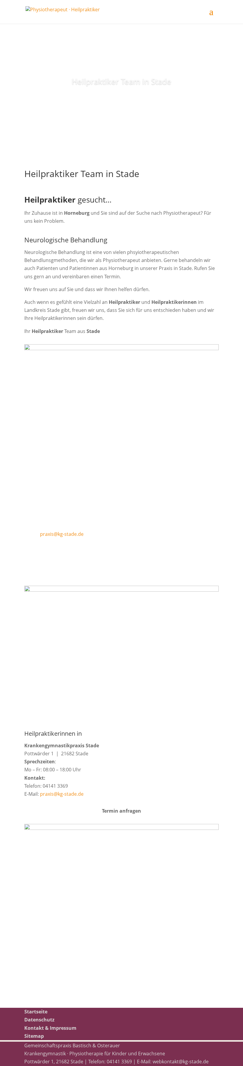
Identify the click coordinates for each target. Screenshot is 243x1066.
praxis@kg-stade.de (62, 534)
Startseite (35, 1011)
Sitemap (34, 1036)
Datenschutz (39, 1019)
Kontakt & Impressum (50, 1028)
